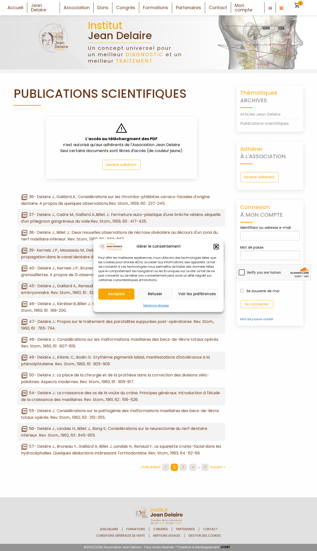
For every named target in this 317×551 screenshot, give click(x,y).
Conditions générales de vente (120, 536)
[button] (216, 246)
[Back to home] (53, 42)
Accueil (15, 7)
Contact (218, 7)
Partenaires (188, 7)
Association (77, 7)
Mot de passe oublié (256, 319)
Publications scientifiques (264, 123)
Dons (102, 7)
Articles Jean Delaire (260, 114)
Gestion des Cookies (204, 536)
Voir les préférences (197, 293)
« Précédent (150, 467)
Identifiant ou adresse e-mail (265, 227)
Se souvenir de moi (262, 291)
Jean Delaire (38, 7)
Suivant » (217, 467)
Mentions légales (156, 305)
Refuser (155, 293)
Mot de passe (252, 247)
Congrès (125, 7)
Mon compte (243, 7)
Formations (155, 7)
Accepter (116, 293)
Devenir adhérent (121, 164)
